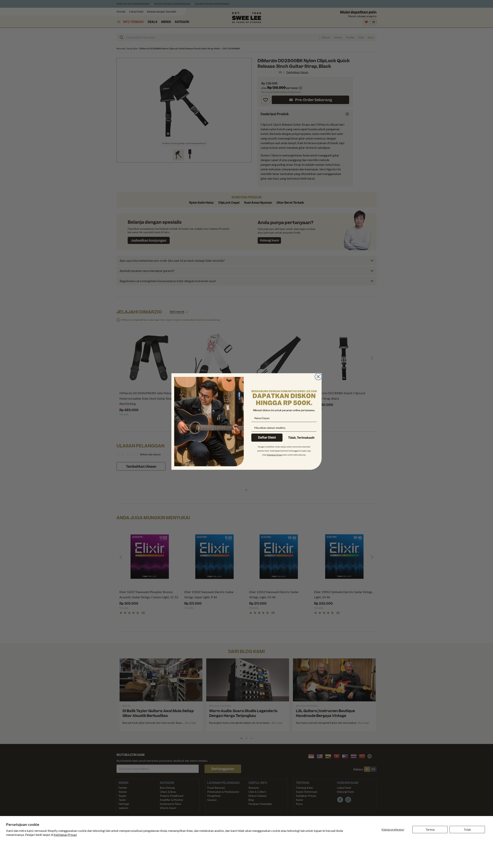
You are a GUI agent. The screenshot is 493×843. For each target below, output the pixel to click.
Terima (430, 829)
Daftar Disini (267, 438)
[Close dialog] (318, 376)
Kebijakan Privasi (65, 834)
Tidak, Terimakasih (301, 438)
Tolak (467, 829)
